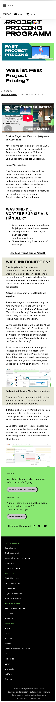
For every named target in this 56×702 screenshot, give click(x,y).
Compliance (10, 548)
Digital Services (12, 578)
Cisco (7, 634)
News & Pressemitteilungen (17, 558)
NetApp (8, 674)
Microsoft (9, 669)
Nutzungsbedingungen (35, 695)
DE (26, 23)
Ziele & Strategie (12, 568)
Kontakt (7, 14)
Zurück (8, 91)
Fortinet (8, 639)
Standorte (9, 563)
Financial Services (13, 583)
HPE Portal (10, 659)
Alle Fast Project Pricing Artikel (27, 253)
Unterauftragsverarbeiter (26, 688)
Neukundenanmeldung (15, 608)
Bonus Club (10, 619)
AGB (42, 688)
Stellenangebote (12, 553)
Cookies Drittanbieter (18, 692)
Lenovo (8, 664)
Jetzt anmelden (17, 516)
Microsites (10, 613)
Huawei (8, 644)
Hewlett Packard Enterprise (17, 649)
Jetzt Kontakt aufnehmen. (22, 489)
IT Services (10, 588)
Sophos (8, 679)
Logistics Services (13, 593)
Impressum (17, 695)
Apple (7, 628)
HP (6, 654)
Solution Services (13, 599)
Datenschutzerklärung (40, 692)
